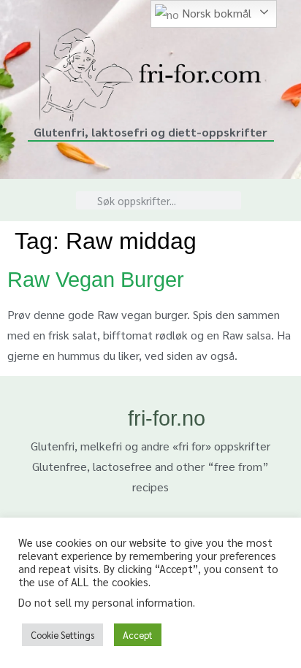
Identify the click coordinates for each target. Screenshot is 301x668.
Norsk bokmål (215, 12)
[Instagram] (274, 191)
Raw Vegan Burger (95, 279)
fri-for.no (166, 418)
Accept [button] (138, 635)
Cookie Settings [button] (62, 635)
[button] (32, 200)
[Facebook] (274, 209)
